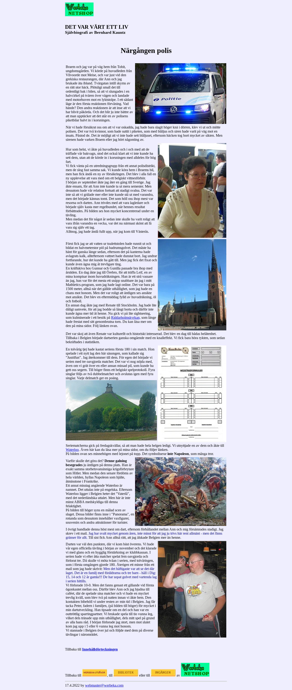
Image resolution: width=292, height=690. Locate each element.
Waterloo (72, 450)
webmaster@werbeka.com (104, 685)
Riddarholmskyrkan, (126, 317)
